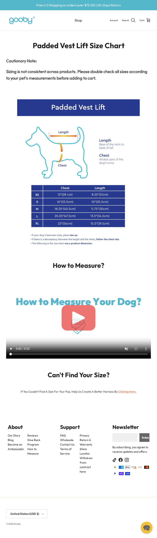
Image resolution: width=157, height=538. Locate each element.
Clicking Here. (127, 391)
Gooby (17, 523)
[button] (147, 527)
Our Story (14, 435)
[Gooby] (22, 20)
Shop (78, 20)
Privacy (84, 435)
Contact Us (67, 444)
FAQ (63, 435)
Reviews (32, 435)
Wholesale (67, 440)
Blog (10, 440)
